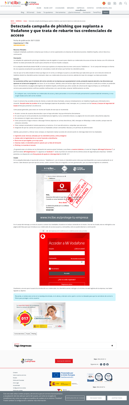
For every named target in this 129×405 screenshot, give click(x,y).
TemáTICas (97, 12)
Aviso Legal (16, 383)
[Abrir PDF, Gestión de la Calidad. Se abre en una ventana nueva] (108, 377)
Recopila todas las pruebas (28, 103)
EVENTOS (90, 8)
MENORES (70, 8)
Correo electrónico (19, 334)
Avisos (106, 12)
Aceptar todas (117, 398)
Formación (87, 12)
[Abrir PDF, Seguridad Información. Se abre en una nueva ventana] (99, 377)
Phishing (34, 334)
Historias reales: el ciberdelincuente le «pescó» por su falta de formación (38, 143)
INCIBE (39, 8)
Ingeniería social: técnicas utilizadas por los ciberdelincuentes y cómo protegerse (40, 136)
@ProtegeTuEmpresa (104, 149)
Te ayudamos (48, 12)
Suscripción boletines (64, 361)
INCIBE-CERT (48, 8)
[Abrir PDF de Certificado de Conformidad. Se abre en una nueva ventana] (90, 377)
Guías (39, 12)
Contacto (15, 372)
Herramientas (61, 12)
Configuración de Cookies (75, 398)
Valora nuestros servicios (19, 375)
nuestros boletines (78, 149)
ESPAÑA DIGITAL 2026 (104, 8)
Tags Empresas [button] (22, 345)
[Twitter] (101, 364)
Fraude (28, 334)
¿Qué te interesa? (74, 12)
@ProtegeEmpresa (29, 152)
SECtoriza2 (30, 12)
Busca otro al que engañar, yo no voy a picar (29, 140)
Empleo (15, 377)
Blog (22, 12)
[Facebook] (107, 364)
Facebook (49, 152)
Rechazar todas (96, 398)
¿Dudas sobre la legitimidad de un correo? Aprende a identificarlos (36, 138)
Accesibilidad (16, 385)
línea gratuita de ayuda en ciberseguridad (46, 154)
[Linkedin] (104, 364)
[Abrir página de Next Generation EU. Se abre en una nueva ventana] (64, 375)
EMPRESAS (80, 8)
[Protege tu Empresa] (28, 360)
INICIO (12, 21)
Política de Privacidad (18, 380)
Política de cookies (18, 390)
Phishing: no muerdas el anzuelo (25, 145)
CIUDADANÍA (59, 8)
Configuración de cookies (19, 388)
